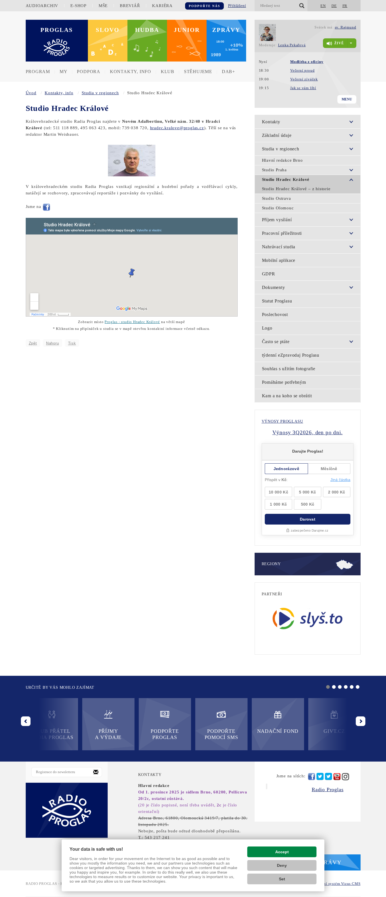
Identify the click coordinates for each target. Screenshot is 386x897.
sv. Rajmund (345, 27)
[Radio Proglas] (66, 810)
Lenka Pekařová (292, 45)
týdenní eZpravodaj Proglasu (291, 355)
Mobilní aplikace (279, 260)
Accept (282, 852)
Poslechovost (275, 314)
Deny (282, 865)
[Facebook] (46, 206)
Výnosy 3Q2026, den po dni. (307, 432)
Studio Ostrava (276, 198)
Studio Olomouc (278, 208)
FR (345, 6)
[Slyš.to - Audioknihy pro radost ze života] (307, 618)
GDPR (268, 273)
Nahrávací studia (279, 246)
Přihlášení (237, 6)
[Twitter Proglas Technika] (328, 776)
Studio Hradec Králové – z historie (296, 189)
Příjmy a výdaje (108, 734)
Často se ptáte (276, 341)
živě (339, 43)
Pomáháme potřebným (284, 382)
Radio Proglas (327, 789)
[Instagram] (345, 776)
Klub (167, 71)
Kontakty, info (130, 71)
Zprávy (226, 30)
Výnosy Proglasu (282, 421)
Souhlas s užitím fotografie (289, 368)
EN (323, 6)
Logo (267, 328)
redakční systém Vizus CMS (336, 883)
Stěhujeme (198, 71)
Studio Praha (274, 170)
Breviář (130, 5)
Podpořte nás (204, 6)
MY (64, 71)
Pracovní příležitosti (282, 233)
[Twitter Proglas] (320, 776)
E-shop (78, 5)
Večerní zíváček (304, 79)
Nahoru (52, 343)
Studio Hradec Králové (286, 179)
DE (334, 6)
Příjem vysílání (277, 219)
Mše (103, 5)
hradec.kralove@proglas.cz (177, 128)
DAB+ (228, 71)
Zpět (33, 343)
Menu (347, 99)
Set (282, 879)
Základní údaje (277, 135)
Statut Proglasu (277, 301)
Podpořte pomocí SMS (221, 734)
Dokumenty (273, 287)
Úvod (31, 93)
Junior (187, 30)
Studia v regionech (100, 93)
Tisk (72, 343)
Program (38, 71)
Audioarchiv (42, 5)
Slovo (107, 30)
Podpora (88, 71)
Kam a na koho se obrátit (287, 395)
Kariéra (162, 5)
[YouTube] (337, 776)
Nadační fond (278, 731)
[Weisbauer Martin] (132, 160)
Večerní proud (302, 70)
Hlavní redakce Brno (282, 160)
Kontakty (271, 121)
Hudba (147, 30)
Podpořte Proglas (165, 734)
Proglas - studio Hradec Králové (132, 322)
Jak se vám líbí (303, 88)
